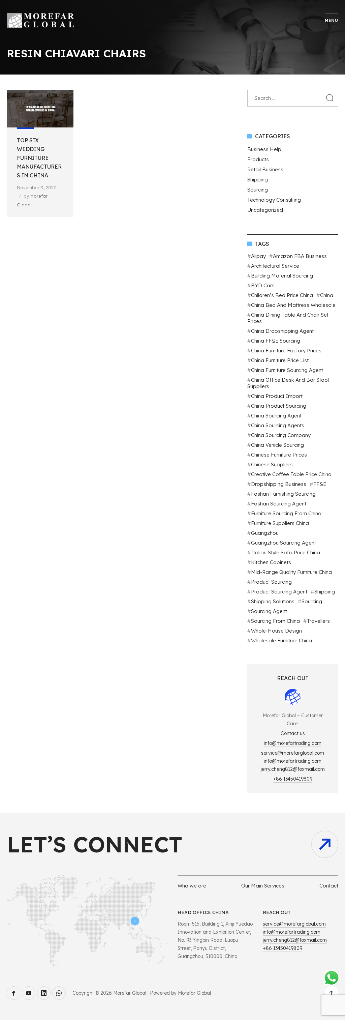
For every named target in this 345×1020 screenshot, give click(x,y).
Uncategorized (265, 210)
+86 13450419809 (292, 779)
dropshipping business (278, 484)
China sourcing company (281, 435)
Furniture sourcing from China (286, 513)
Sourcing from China (275, 621)
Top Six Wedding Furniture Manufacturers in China (39, 158)
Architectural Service (275, 266)
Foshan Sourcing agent (278, 503)
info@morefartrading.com (292, 743)
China (326, 295)
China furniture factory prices (286, 350)
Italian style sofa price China (285, 552)
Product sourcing (271, 582)
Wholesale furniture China (281, 640)
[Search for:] (292, 98)
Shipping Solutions (272, 601)
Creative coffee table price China (291, 474)
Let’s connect (94, 844)
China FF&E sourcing (275, 341)
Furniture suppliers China (280, 523)
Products (258, 159)
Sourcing (257, 189)
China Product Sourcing (278, 406)
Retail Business (265, 169)
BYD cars (263, 285)
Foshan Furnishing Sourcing (283, 494)
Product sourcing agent (279, 591)
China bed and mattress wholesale (293, 305)
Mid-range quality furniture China (291, 572)
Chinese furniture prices (279, 454)
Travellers (318, 621)
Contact (328, 885)
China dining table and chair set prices (287, 318)
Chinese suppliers (272, 464)
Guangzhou (265, 533)
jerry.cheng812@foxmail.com (293, 769)
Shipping (257, 179)
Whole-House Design (276, 631)
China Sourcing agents (277, 425)
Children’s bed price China (282, 295)
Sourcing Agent (269, 611)
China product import (277, 396)
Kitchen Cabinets (271, 562)
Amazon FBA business (300, 256)
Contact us (293, 733)
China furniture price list (280, 360)
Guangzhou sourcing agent (283, 543)
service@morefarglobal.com (292, 753)
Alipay (258, 256)
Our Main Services (262, 885)
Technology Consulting (274, 200)
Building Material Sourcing (282, 275)
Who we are (192, 885)
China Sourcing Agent (276, 415)
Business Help (264, 149)
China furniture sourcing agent (287, 370)
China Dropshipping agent (282, 331)
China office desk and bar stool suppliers (288, 383)
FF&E (319, 484)
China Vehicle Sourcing (277, 445)
